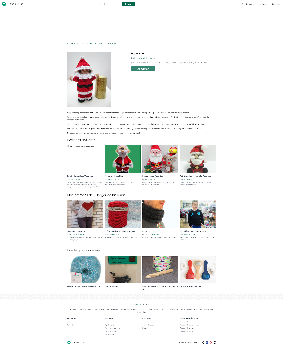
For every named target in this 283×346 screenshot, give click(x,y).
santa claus (155, 62)
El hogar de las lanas (144, 58)
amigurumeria (191, 185)
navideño (77, 185)
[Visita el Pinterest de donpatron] (211, 342)
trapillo (107, 238)
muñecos (94, 185)
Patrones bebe (110, 334)
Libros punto (276, 4)
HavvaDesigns (150, 179)
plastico (119, 238)
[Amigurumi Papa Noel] (123, 159)
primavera (76, 238)
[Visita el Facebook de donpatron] (207, 342)
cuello (144, 238)
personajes (71, 182)
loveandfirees (96, 187)
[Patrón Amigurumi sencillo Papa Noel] (198, 159)
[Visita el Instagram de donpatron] (215, 342)
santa (94, 182)
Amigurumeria (187, 179)
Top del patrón (248, 4)
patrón (82, 238)
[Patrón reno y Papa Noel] (160, 159)
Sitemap (197, 342)
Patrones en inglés (186, 331)
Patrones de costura (187, 328)
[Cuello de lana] (160, 214)
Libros (144, 328)
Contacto (70, 325)
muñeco (70, 185)
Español (137, 304)
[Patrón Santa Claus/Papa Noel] (85, 159)
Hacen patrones (110, 322)
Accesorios (146, 322)
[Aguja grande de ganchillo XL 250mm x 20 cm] (160, 269)
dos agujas (90, 238)
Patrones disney (110, 331)
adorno (171, 182)
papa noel (136, 62)
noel (85, 182)
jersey (69, 238)
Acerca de (70, 322)
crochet (164, 62)
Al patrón (143, 69)
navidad (145, 62)
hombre (150, 238)
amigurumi (183, 62)
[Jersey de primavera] (85, 214)
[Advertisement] (141, 24)
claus (89, 182)
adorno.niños (85, 185)
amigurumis (80, 187)
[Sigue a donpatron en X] (203, 342)
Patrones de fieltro (186, 322)
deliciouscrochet (119, 185)
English (146, 304)
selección (193, 238)
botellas (113, 238)
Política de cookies (185, 342)
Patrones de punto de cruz (189, 325)
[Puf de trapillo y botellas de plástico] (123, 214)
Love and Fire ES (75, 179)
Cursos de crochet (148, 325)
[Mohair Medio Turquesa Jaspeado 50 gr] (85, 269)
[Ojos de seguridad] (123, 269)
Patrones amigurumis (112, 328)
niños (187, 238)
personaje (79, 182)
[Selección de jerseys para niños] (198, 214)
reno (158, 182)
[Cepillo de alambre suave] (198, 269)
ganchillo (173, 62)
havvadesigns (154, 185)
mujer (76, 240)
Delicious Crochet (113, 179)
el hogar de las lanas (197, 62)
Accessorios (262, 4)
